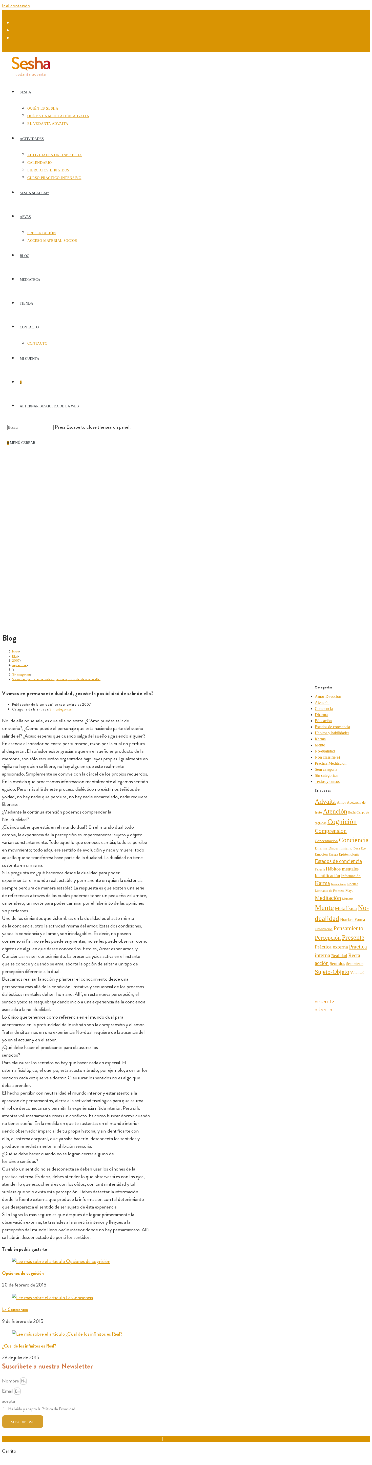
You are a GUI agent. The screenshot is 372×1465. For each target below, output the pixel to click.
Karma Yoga (338, 884)
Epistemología (349, 854)
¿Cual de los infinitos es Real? (29, 1346)
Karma (320, 739)
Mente (320, 745)
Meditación (328, 898)
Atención (322, 702)
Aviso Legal (152, 1438)
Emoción (321, 854)
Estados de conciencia (332, 727)
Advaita (325, 801)
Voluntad (357, 972)
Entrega (333, 854)
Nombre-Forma (352, 919)
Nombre (11, 1380)
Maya (349, 890)
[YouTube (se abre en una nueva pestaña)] (15, 38)
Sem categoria (326, 769)
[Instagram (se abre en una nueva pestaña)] (15, 30)
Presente (353, 937)
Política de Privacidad (180, 1438)
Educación (323, 721)
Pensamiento (348, 928)
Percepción (328, 938)
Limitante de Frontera (329, 891)
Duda (357, 848)
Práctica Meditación (330, 763)
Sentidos (337, 963)
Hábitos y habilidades (332, 733)
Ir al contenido (16, 5)
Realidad (339, 955)
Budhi (352, 812)
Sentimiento (354, 964)
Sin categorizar (61, 709)
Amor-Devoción (328, 696)
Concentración (326, 841)
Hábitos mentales (342, 869)
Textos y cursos (327, 781)
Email (8, 1391)
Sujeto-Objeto (332, 971)
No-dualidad (325, 751)
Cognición (342, 821)
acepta (8, 1401)
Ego (363, 848)
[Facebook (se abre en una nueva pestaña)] (15, 23)
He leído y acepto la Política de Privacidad (41, 1409)
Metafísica (346, 908)
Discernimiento (340, 848)
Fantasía (320, 869)
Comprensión (331, 831)
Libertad (352, 884)
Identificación (327, 875)
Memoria (347, 899)
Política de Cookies (213, 1438)
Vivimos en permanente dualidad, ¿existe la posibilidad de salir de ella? (56, 679)
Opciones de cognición (23, 1273)
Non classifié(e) (327, 757)
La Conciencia (15, 1309)
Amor (341, 802)
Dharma (321, 714)
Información (351, 876)
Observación (324, 929)
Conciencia (324, 708)
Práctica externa (331, 946)
